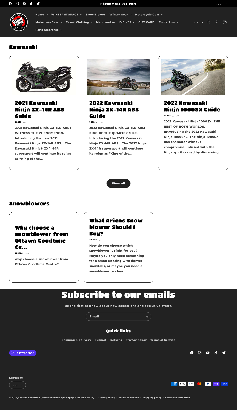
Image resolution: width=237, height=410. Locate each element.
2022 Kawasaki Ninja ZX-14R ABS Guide (114, 109)
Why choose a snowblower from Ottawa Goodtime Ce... (41, 237)
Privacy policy (106, 397)
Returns (116, 340)
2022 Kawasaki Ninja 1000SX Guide (192, 106)
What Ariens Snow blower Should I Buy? (116, 227)
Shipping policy (152, 397)
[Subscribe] (147, 316)
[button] (41, 14)
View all (118, 183)
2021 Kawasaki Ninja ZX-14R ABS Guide (39, 109)
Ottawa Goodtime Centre (33, 397)
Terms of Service (162, 340)
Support (101, 340)
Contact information (177, 397)
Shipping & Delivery (76, 340)
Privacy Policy (136, 340)
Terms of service (129, 397)
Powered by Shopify (61, 397)
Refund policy (85, 397)
